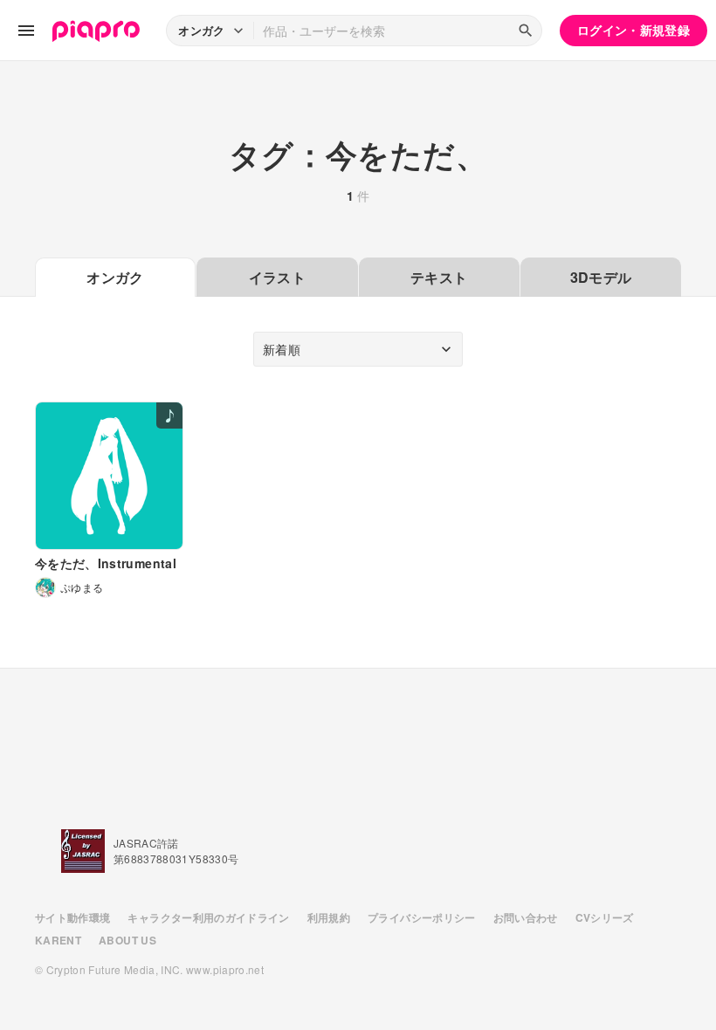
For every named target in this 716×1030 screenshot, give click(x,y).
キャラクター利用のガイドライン (208, 917)
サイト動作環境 (72, 917)
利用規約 (328, 917)
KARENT (58, 940)
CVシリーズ (604, 917)
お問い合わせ (525, 917)
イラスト (277, 277)
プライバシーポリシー (422, 917)
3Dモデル (601, 277)
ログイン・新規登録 (633, 29)
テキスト (438, 277)
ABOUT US (127, 940)
